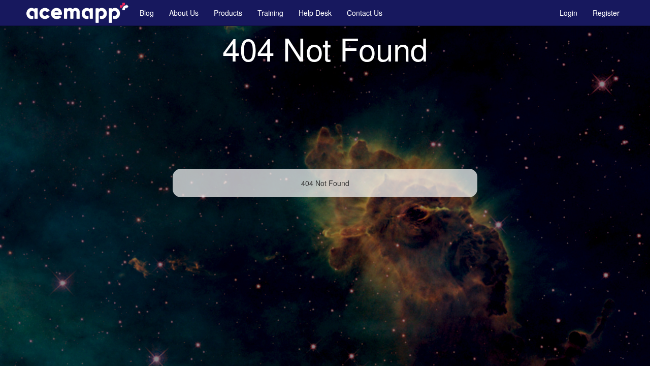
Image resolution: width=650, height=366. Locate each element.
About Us (184, 13)
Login (568, 13)
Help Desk (315, 13)
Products (228, 13)
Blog (147, 13)
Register (606, 13)
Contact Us (364, 13)
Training (270, 13)
